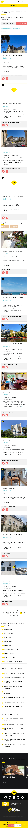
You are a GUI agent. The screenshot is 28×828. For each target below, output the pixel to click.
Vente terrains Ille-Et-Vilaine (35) (14, 702)
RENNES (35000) (8, 629)
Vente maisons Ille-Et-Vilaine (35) (14, 673)
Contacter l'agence (3, 78)
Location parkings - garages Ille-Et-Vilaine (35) (15, 745)
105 (11, 615)
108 (14, 615)
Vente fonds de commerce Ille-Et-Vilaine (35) (14, 692)
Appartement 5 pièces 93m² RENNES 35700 (12, 251)
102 (17, 612)
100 (10, 612)
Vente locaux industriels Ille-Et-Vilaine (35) (14, 682)
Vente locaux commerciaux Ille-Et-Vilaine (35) (14, 687)
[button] (8, 23)
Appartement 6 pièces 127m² (9, 488)
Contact (18, 822)
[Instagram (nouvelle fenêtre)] (10, 797)
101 (14, 612)
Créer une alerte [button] (22, 23)
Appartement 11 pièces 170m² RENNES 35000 (13, 534)
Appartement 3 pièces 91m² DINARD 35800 (12, 392)
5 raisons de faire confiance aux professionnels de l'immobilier (9, 777)
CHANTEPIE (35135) (9, 657)
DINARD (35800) (8, 641)
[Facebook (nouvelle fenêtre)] (6, 797)
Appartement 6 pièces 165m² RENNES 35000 (13, 103)
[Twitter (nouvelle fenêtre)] (14, 797)
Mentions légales (11, 822)
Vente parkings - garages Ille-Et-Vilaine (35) (14, 698)
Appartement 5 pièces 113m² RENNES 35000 (13, 580)
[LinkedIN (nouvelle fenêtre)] (22, 797)
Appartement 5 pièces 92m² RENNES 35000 (12, 343)
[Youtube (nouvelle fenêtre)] (18, 797)
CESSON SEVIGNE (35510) (11, 649)
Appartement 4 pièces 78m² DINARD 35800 (12, 55)
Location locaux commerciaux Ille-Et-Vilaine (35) (14, 740)
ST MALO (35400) (8, 633)
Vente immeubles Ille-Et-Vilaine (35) (14, 706)
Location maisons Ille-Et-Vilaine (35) (15, 724)
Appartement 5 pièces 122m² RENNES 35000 (13, 440)
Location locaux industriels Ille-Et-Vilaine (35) (14, 734)
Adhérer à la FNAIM (14, 5)
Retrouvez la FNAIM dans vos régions (13, 816)
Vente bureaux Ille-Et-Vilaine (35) (14, 677)
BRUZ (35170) (7, 637)
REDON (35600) (8, 645)
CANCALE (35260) (8, 653)
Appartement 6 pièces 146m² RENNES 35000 (13, 149)
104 (25, 612)
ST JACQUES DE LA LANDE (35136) (13, 661)
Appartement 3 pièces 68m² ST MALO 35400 (13, 297)
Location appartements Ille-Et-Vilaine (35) (13, 719)
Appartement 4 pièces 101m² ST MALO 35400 (13, 196)
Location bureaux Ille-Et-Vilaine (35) (14, 729)
